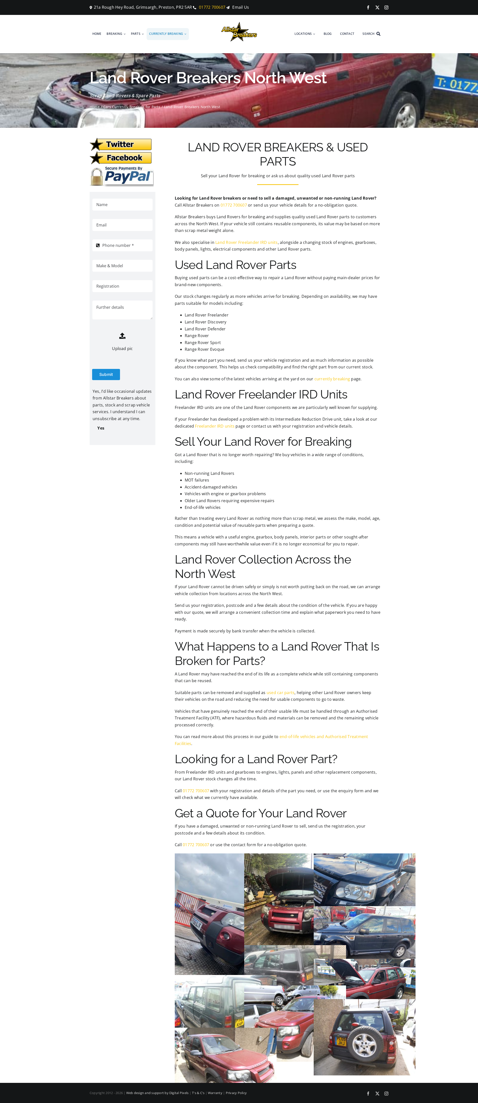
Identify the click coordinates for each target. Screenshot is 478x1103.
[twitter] (377, 7)
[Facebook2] (121, 153)
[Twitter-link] (121, 139)
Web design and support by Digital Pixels (157, 1093)
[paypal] (122, 166)
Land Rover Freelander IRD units (246, 242)
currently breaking (332, 379)
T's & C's (198, 1093)
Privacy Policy (236, 1093)
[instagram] (386, 7)
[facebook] (368, 7)
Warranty (215, 1093)
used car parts (281, 692)
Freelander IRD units (215, 426)
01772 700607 (211, 7)
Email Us (240, 7)
